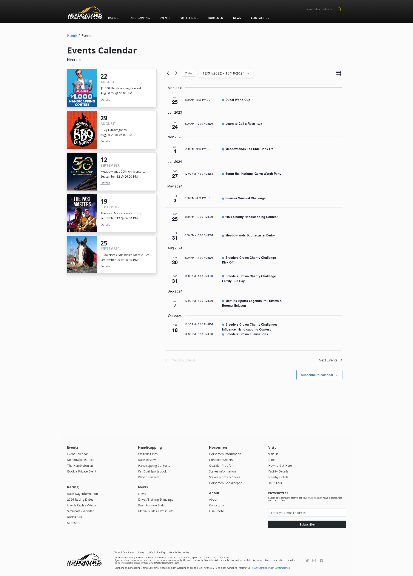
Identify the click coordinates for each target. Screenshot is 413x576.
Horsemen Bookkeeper (225, 483)
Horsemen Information (225, 454)
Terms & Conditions (124, 552)
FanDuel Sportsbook (152, 471)
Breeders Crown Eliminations (246, 334)
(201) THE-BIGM (221, 557)
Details (105, 100)
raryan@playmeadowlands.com (163, 562)
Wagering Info (148, 454)
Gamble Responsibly (179, 552)
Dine (271, 460)
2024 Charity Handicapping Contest (251, 217)
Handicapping (139, 18)
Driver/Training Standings (155, 499)
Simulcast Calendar (80, 511)
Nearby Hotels (278, 477)
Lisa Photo (216, 511)
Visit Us (273, 454)
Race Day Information (82, 494)
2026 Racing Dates (80, 499)
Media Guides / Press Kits (156, 511)
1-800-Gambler (259, 567)
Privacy (140, 552)
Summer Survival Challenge (245, 198)
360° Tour (275, 483)
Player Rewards (149, 477)
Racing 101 (74, 517)
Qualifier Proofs (220, 465)
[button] (339, 9)
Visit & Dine (189, 18)
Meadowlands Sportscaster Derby (250, 235)
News (237, 18)
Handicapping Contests (154, 465)
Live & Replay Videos (81, 505)
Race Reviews (147, 460)
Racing (113, 18)
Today (189, 73)
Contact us (260, 18)
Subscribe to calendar (317, 375)
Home (72, 35)
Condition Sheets (221, 460)
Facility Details (278, 471)
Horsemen (215, 18)
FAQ (150, 552)
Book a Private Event (81, 471)
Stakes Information (222, 471)
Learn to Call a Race (240, 123)
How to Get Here (280, 465)
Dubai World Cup (237, 100)
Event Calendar (77, 454)
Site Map (161, 552)
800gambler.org (282, 567)
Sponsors (73, 523)
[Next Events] (176, 73)
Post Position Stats (151, 505)
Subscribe (307, 524)
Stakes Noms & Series (224, 477)
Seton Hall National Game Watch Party (253, 173)
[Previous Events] (167, 73)
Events (165, 18)
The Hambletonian (80, 465)
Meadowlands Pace (80, 460)
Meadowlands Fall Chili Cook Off (249, 149)
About (213, 499)
